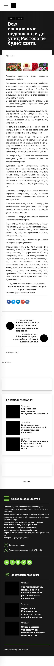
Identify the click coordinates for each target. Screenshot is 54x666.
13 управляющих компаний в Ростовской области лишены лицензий (34, 429)
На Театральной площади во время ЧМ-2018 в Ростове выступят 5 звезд (34, 445)
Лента (20, 18)
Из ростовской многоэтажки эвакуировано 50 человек (34, 411)
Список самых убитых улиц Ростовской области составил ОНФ (33, 631)
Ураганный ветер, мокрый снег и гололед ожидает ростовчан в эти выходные (32, 592)
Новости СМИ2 (12, 352)
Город (12, 18)
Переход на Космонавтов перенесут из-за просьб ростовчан (32, 612)
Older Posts (27, 367)
